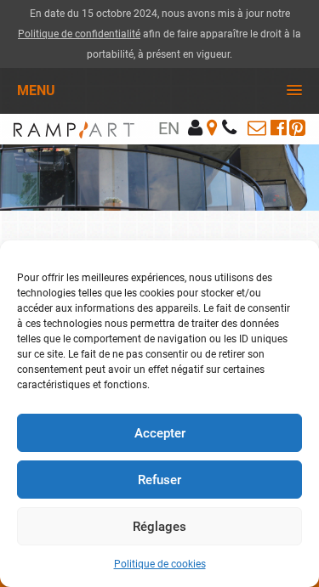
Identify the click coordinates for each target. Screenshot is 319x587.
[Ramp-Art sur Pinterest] (297, 127)
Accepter (159, 433)
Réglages (159, 526)
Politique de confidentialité (79, 34)
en (168, 128)
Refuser (159, 480)
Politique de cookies (160, 564)
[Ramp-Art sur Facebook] (279, 127)
